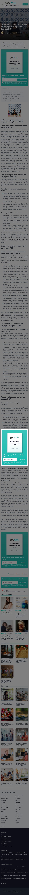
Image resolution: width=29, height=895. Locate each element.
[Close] (25, 431)
